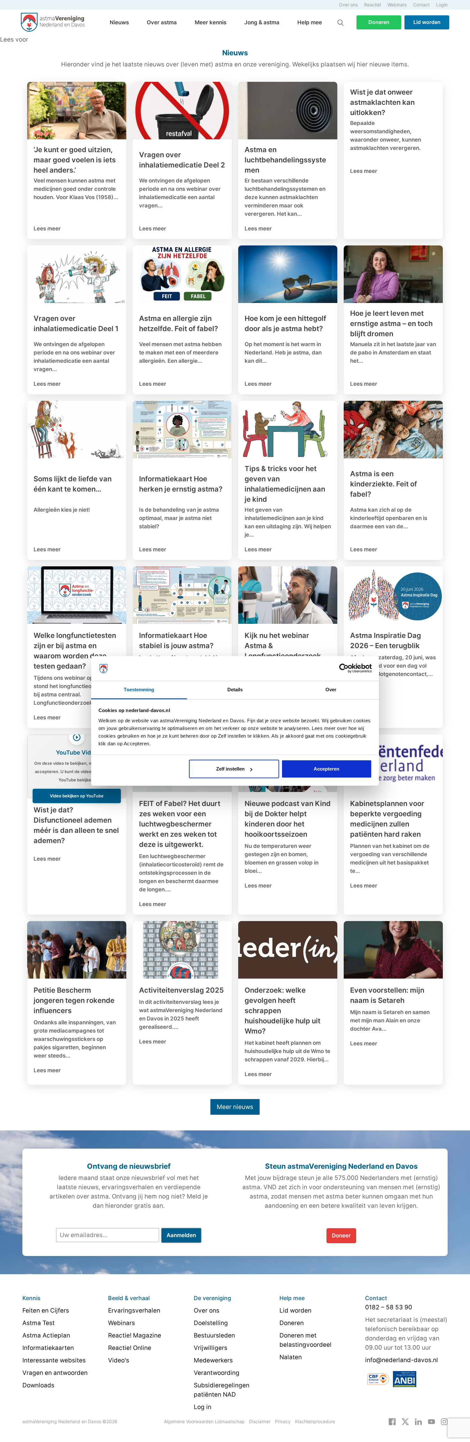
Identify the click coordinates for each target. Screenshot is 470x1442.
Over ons (348, 4)
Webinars (397, 4)
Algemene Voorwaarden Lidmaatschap (204, 1421)
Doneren (378, 22)
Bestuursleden (214, 1335)
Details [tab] (235, 689)
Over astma (162, 22)
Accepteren (326, 768)
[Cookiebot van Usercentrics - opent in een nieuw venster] (344, 668)
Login (442, 4)
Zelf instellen (230, 768)
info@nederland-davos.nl (401, 1360)
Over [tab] (330, 689)
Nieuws (119, 22)
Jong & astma (261, 22)
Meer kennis (210, 22)
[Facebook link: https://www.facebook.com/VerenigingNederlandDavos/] (392, 1421)
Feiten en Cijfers (45, 1310)
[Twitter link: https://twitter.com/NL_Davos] (405, 1421)
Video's (118, 1360)
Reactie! (372, 4)
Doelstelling (211, 1323)
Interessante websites (54, 1360)
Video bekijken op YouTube (77, 795)
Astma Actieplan (46, 1335)
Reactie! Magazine (134, 1335)
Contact (421, 4)
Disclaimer (259, 1421)
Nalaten (290, 1357)
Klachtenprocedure (315, 1421)
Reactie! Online (129, 1348)
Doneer (341, 1235)
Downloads (38, 1385)
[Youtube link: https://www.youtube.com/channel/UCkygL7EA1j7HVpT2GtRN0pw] (431, 1421)
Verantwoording (216, 1372)
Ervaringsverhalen (134, 1310)
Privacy (283, 1421)
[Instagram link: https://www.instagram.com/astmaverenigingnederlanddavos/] (444, 1421)
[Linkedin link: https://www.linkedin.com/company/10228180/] (418, 1421)
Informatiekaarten (48, 1348)
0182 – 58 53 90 (388, 1307)
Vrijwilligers (210, 1348)
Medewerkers (213, 1360)
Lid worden (427, 22)
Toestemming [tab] (139, 689)
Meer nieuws (235, 1107)
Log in (202, 1407)
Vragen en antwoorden (55, 1372)
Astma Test (38, 1323)
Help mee (309, 22)
